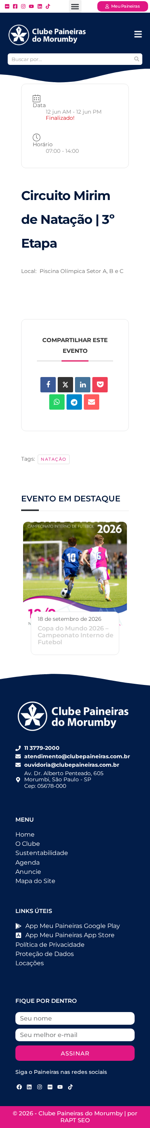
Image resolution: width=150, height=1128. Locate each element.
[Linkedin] (82, 384)
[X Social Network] (65, 384)
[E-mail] (91, 402)
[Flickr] (50, 1087)
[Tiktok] (70, 1087)
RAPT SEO (75, 1120)
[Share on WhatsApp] (57, 402)
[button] (75, 6)
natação (54, 459)
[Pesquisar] (136, 59)
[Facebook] (19, 1087)
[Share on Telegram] (74, 402)
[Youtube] (60, 1087)
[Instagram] (39, 1087)
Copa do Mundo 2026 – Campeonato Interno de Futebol (75, 635)
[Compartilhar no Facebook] (48, 384)
